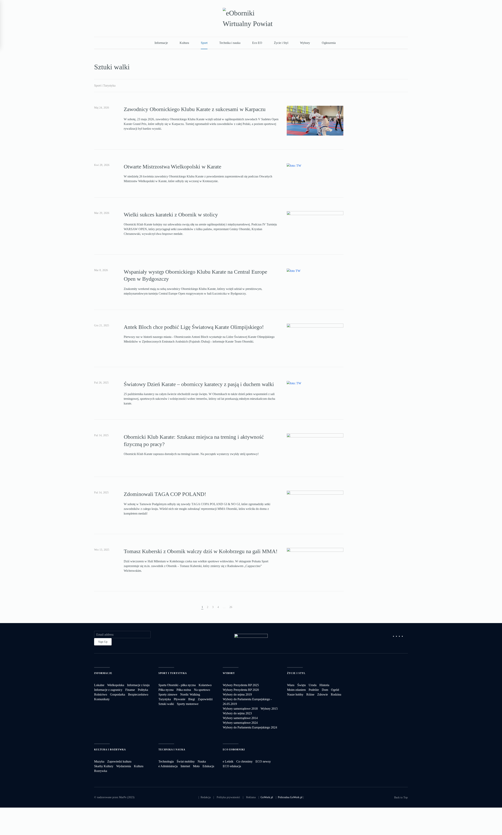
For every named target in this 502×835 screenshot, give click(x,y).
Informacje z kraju (138, 685)
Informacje (161, 42)
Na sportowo (202, 689)
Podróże (314, 689)
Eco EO (257, 42)
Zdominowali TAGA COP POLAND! (165, 494)
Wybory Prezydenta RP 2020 (241, 689)
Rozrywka (100, 771)
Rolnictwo (100, 694)
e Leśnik (228, 761)
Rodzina (336, 694)
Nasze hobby (295, 694)
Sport (204, 42)
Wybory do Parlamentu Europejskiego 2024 (250, 727)
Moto (196, 766)
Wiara (290, 685)
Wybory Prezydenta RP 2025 (241, 685)
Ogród (335, 689)
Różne (310, 694)
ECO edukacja (232, 766)
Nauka (202, 761)
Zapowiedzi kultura (119, 761)
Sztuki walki (166, 704)
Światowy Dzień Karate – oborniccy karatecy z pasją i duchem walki (199, 384)
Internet (185, 766)
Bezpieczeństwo (138, 694)
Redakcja (206, 797)
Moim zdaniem (296, 689)
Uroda (312, 685)
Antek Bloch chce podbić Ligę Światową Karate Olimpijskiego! (194, 327)
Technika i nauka (229, 42)
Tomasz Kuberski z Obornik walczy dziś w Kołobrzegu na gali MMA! (200, 551)
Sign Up (102, 641)
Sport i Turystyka (104, 85)
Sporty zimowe (167, 694)
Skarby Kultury (103, 766)
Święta (301, 685)
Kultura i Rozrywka (110, 749)
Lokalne (99, 685)
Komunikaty (102, 699)
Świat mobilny (186, 761)
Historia (324, 685)
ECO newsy (263, 761)
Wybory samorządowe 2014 (240, 718)
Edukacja (208, 766)
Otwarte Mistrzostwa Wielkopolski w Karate (172, 167)
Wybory (305, 42)
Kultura (184, 42)
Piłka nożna (183, 689)
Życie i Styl (281, 42)
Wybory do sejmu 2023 (237, 713)
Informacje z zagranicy (108, 689)
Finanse (130, 689)
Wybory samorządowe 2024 (240, 722)
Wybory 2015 (269, 708)
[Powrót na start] (251, 18)
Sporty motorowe (187, 704)
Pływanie (179, 699)
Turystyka (164, 699)
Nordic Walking (190, 694)
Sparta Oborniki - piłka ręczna (177, 685)
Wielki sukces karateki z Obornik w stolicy (171, 215)
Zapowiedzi (205, 699)
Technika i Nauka (171, 749)
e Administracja (168, 766)
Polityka (143, 689)
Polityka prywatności (228, 797)
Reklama (251, 797)
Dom (325, 689)
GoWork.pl (267, 797)
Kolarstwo (205, 685)
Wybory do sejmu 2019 (237, 694)
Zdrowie (322, 694)
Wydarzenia (123, 766)
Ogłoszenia (329, 42)
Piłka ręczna (166, 689)
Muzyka (99, 761)
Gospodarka (117, 694)
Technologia (166, 761)
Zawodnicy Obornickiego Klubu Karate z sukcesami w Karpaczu (195, 109)
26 (230, 607)
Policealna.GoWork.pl (290, 797)
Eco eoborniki (234, 749)
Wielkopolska (115, 685)
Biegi (191, 699)
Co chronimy (244, 761)
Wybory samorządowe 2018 (240, 708)
